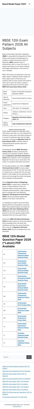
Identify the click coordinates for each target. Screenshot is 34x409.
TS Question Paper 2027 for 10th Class (14, 397)
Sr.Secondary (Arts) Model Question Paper (23, 263)
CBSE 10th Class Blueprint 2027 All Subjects (16, 371)
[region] (17, 21)
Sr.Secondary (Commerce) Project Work (22, 318)
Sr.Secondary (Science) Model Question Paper (23, 270)
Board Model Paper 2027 (14, 4)
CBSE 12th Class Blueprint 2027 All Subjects (16, 378)
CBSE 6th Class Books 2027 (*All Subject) (15, 387)
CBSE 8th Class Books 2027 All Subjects (15, 384)
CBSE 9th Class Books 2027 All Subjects (15, 389)
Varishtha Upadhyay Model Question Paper (23, 335)
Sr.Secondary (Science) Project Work (23, 310)
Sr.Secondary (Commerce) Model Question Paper (24, 278)
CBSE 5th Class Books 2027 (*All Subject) (15, 381)
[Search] (29, 357)
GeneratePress (17, 406)
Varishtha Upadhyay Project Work (23, 343)
